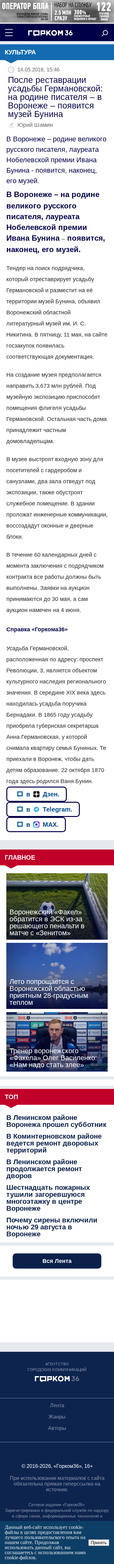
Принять (99, 1542)
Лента (57, 1405)
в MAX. (42, 824)
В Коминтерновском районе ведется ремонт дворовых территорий (54, 1143)
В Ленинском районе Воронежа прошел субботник (56, 1121)
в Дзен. (43, 794)
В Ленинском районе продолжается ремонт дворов (44, 1169)
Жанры (57, 1416)
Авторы (57, 1428)
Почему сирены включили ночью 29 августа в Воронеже (52, 1227)
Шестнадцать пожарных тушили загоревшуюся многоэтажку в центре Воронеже (48, 1198)
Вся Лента (57, 1261)
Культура (20, 52)
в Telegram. (49, 809)
